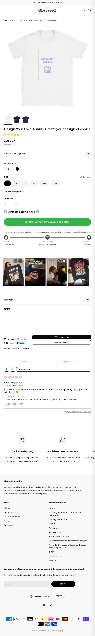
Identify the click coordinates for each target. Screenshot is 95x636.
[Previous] (22, 2)
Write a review (61, 337)
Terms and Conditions (59, 536)
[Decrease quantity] (5, 203)
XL (34, 183)
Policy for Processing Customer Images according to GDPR (67, 546)
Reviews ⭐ (9, 525)
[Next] (73, 2)
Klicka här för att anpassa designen (47, 222)
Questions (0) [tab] (69, 362)
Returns (52, 524)
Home (6, 20)
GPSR (51, 552)
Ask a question (61, 342)
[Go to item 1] (8, 120)
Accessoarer (10, 512)
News (6, 521)
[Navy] (12, 169)
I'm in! (63, 584)
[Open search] (6, 369)
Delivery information (58, 519)
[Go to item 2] (17, 120)
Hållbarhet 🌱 (55, 556)
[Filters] (12, 369)
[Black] (17, 169)
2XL (44, 183)
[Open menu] (5, 10)
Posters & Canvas (12, 517)
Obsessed (42, 631)
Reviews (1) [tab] (26, 362)
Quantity (8, 199)
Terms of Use (55, 532)
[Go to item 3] (26, 120)
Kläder (7, 508)
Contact (53, 508)
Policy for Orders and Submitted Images (68, 540)
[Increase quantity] (16, 203)
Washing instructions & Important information (65, 513)
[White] (6, 169)
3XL (55, 183)
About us (53, 560)
